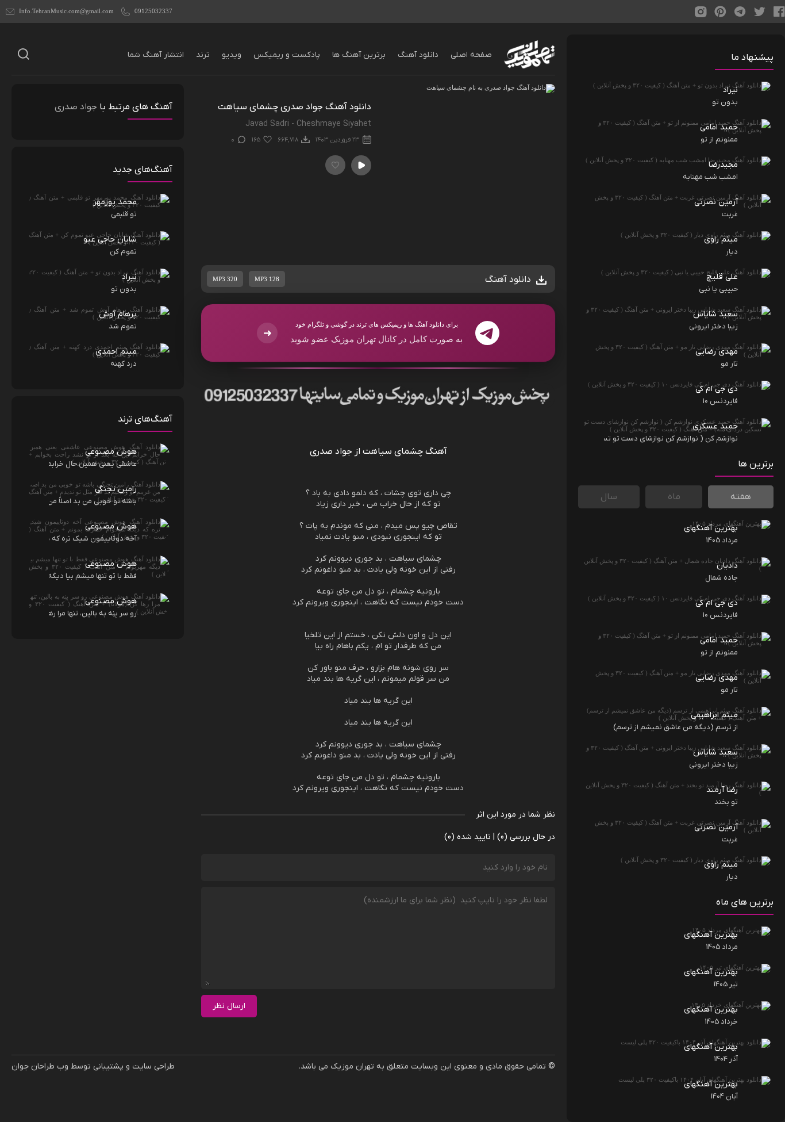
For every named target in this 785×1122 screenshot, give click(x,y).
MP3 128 (267, 278)
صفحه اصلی (471, 54)
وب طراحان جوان (39, 1066)
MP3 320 (225, 278)
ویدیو (231, 54)
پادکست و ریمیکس (286, 54)
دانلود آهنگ (418, 54)
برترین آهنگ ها (359, 54)
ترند (203, 54)
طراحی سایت (153, 1066)
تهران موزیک (352, 1066)
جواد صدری (76, 107)
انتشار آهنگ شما (156, 54)
